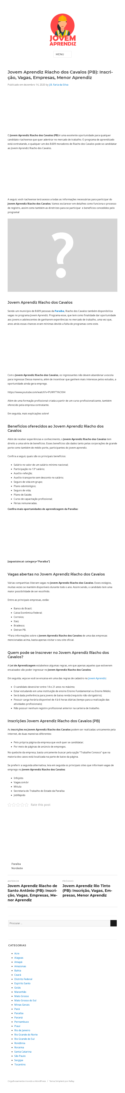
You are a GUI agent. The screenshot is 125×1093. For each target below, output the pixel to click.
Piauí (17, 1026)
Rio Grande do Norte (26, 1034)
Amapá (18, 962)
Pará (17, 1009)
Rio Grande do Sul (24, 1039)
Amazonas (20, 966)
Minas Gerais (22, 1004)
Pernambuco (21, 1021)
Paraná (18, 1017)
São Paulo (20, 1056)
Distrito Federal (23, 979)
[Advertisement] (62, 111)
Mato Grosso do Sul (25, 1000)
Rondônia (19, 1043)
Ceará (17, 974)
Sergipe (18, 1060)
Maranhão (20, 992)
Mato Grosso (21, 996)
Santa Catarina (22, 1051)
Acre (16, 953)
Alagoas (18, 957)
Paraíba (16, 864)
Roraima (19, 1047)
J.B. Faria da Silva (58, 84)
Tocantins (20, 1064)
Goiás (17, 987)
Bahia (17, 970)
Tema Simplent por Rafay (61, 1081)
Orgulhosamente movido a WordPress (27, 1081)
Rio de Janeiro (22, 1030)
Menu (60, 54)
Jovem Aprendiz (97, 678)
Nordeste (17, 868)
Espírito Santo (22, 983)
